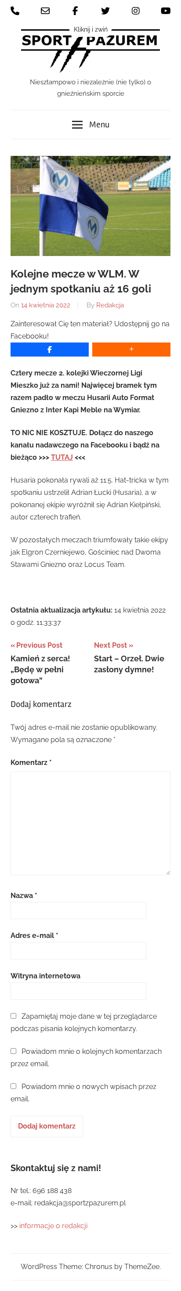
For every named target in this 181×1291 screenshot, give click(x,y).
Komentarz (31, 762)
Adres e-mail (34, 935)
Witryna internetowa (45, 976)
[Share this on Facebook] (50, 350)
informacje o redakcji (54, 1226)
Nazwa (24, 895)
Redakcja (110, 305)
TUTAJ (62, 457)
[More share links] (131, 350)
